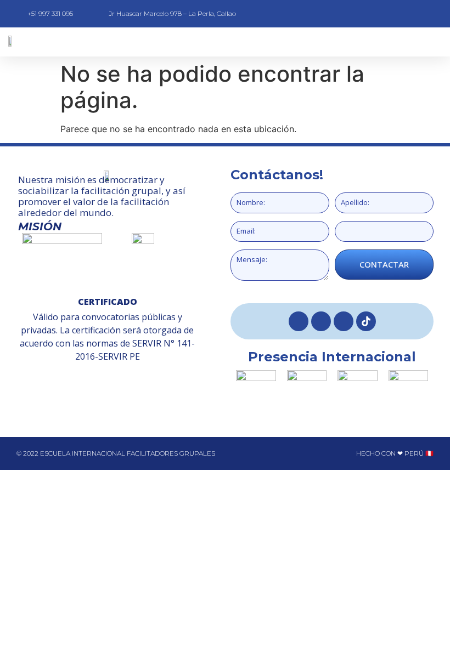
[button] (257, 42)
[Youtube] (343, 321)
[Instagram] (321, 321)
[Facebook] (298, 321)
